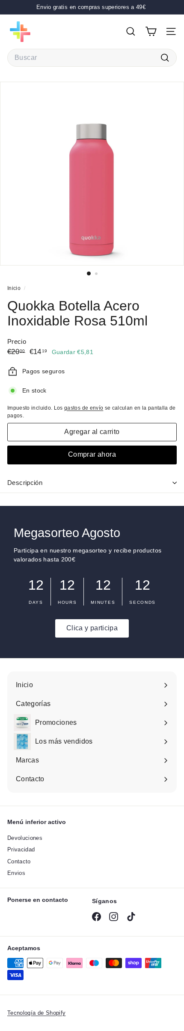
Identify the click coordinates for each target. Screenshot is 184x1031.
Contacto (19, 861)
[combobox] (92, 58)
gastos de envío (83, 408)
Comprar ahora (92, 454)
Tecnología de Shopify (36, 1013)
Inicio (14, 288)
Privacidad (21, 849)
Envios (16, 873)
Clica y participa (92, 628)
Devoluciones (24, 838)
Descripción (24, 482)
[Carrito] (151, 31)
